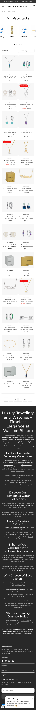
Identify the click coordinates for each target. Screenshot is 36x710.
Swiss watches (7, 505)
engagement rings (20, 469)
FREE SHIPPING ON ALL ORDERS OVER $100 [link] (18, 1)
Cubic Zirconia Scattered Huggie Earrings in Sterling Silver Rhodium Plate (26, 79)
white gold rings (26, 465)
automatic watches (20, 503)
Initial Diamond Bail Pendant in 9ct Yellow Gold (26, 162)
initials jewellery (29, 568)
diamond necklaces (17, 475)
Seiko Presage (9, 534)
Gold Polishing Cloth (26, 273)
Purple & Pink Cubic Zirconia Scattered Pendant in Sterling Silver (26, 134)
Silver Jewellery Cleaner (10, 273)
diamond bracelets (16, 485)
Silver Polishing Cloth (9, 383)
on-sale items (25, 620)
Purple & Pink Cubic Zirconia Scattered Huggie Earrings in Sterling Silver (26, 246)
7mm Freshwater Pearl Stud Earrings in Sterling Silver (9, 246)
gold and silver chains (27, 566)
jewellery (31, 629)
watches (9, 631)
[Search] (6, 6)
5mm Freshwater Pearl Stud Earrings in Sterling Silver (9, 106)
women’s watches (28, 512)
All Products (11, 11)
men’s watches (14, 512)
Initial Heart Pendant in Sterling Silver (26, 105)
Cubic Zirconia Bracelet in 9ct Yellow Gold (10, 356)
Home (3, 11)
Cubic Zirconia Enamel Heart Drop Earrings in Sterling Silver (10, 134)
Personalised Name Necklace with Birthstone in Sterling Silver (9, 301)
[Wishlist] (30, 6)
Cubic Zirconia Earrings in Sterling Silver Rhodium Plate (26, 218)
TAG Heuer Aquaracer (24, 534)
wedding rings (6, 469)
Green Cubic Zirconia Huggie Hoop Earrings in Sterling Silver (9, 329)
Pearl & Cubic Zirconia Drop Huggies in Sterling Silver (26, 357)
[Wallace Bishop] (15, 6)
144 (25, 399)
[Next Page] (30, 400)
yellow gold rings (19, 462)
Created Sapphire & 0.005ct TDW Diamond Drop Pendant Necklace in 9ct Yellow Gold (26, 386)
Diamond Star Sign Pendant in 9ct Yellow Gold (26, 301)
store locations (17, 601)
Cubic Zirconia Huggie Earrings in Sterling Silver (9, 217)
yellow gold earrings (17, 480)
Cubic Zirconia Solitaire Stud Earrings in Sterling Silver (26, 329)
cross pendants (19, 570)
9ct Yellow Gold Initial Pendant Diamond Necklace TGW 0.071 (9, 162)
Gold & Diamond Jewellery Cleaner (10, 189)
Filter (5, 51)
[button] (3, 6)
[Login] (26, 6)
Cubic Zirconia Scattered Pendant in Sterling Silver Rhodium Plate (10, 78)
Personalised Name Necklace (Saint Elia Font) (26, 189)
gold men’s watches (16, 527)
